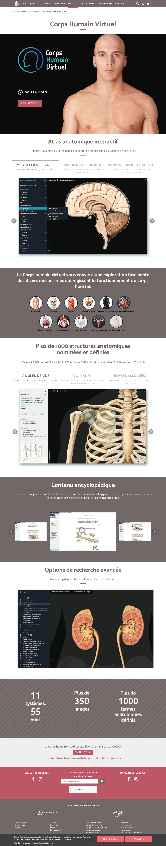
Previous (11, 531)
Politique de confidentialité (95, 825)
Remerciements (55, 830)
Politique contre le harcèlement (96, 827)
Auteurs (45, 3)
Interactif (73, 3)
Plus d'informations (22, 843)
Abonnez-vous (30, 103)
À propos (119, 3)
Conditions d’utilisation (93, 822)
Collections (58, 3)
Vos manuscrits (20, 825)
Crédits (52, 827)
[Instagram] (40, 780)
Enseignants (87, 3)
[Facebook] (33, 780)
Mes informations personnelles (131, 832)
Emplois (17, 827)
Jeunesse (34, 3)
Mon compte (125, 822)
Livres (25, 3)
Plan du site (54, 825)
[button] (152, 220)
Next (154, 531)
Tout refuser (110, 838)
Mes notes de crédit (127, 827)
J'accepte (139, 838)
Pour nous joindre (21, 822)
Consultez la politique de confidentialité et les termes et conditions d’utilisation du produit (83, 758)
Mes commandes (126, 825)
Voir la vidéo (32, 92)
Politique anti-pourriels (93, 830)
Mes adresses (125, 830)
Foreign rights (104, 3)
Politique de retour (92, 832)
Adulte (78, 776)
